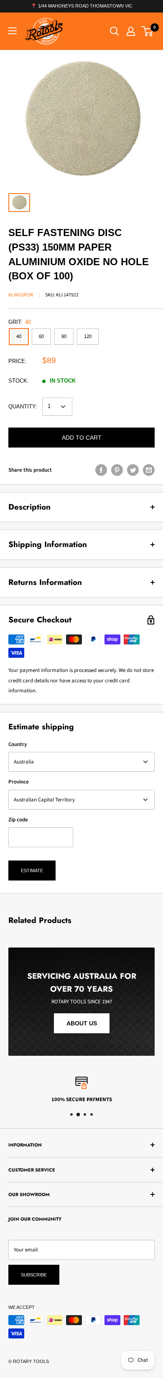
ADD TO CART (82, 437)
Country (17, 744)
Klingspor (20, 294)
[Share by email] (149, 470)
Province (18, 782)
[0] (148, 31)
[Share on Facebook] (101, 470)
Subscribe (34, 1274)
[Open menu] (12, 30)
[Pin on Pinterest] (117, 470)
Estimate (32, 870)
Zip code (18, 819)
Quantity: (22, 406)
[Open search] (114, 31)
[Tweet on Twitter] (133, 470)
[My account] (131, 31)
